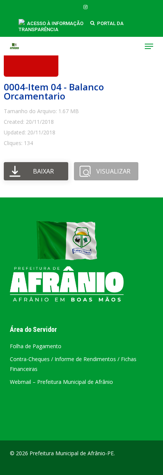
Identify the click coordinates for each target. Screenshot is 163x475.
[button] (149, 46)
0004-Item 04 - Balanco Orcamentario (54, 91)
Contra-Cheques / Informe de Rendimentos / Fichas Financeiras (73, 363)
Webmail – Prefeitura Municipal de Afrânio (61, 381)
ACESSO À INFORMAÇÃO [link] (55, 23)
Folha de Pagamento (35, 346)
